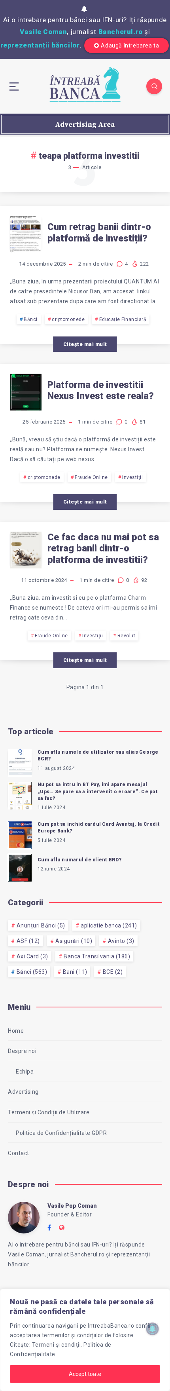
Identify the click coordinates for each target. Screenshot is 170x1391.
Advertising (23, 1092)
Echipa (25, 1071)
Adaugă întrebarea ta (130, 45)
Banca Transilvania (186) (97, 956)
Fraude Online (91, 477)
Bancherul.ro (120, 32)
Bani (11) (75, 972)
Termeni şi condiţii (56, 1345)
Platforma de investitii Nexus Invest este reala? (100, 390)
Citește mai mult (85, 344)
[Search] (154, 86)
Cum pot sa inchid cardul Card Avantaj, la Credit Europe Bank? (99, 827)
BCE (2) (113, 972)
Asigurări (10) (73, 941)
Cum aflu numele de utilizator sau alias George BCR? (98, 755)
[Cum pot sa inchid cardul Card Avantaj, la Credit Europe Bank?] (20, 834)
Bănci (31, 319)
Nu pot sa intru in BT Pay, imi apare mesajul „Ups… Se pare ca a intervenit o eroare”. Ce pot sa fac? (98, 791)
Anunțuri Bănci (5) (41, 925)
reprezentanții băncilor (40, 45)
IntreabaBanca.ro (111, 1326)
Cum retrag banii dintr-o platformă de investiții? (99, 232)
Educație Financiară (123, 319)
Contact (18, 1153)
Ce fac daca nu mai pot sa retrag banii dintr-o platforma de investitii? (103, 549)
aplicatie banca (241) (109, 925)
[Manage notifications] (152, 1329)
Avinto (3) (121, 941)
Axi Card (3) (32, 956)
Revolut (126, 635)
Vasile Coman (43, 32)
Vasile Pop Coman (72, 1206)
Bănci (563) (32, 972)
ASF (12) (28, 941)
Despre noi (22, 1051)
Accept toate (85, 1374)
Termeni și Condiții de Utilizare (48, 1112)
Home (16, 1031)
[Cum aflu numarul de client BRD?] (20, 866)
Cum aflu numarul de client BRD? (79, 860)
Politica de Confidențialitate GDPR (61, 1133)
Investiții (132, 477)
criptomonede (68, 319)
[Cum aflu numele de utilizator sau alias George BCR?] (20, 762)
